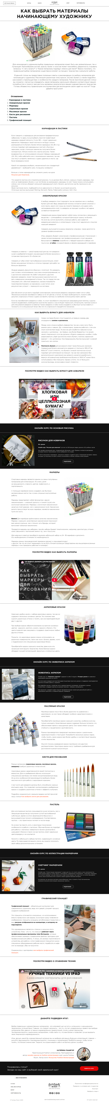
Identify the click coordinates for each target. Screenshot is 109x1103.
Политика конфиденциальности (86, 1083)
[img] (50, 1093)
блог (68, 2)
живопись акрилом (49, 673)
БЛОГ (12, 1090)
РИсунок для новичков (51, 440)
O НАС (13, 1083)
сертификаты (81, 2)
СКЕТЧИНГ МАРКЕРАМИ (50, 865)
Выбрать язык (92, 1091)
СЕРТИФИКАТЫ (16, 1093)
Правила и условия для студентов (85, 1086)
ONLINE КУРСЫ (16, 1086)
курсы (29, 3)
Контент (95, 1088)
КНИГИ (39, 3)
